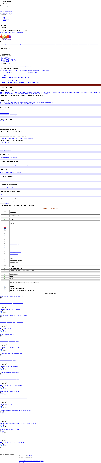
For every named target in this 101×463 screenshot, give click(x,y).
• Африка (22, 66)
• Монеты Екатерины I (11, 44)
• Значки (10, 157)
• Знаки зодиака (42, 70)
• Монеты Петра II (18, 44)
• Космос (2, 70)
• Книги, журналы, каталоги (5, 150)
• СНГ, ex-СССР (6, 66)
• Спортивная (11, 165)
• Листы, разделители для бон (43, 133)
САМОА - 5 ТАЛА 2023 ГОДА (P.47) (7, 328)
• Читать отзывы (3, 187)
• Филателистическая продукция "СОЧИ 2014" (8, 114)
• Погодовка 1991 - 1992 (22, 51)
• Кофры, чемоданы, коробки (21, 133)
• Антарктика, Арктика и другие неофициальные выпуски (42, 102)
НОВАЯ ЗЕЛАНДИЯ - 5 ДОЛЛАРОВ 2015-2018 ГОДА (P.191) (11, 296)
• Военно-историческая (4, 165)
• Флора (5, 70)
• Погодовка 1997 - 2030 (40, 51)
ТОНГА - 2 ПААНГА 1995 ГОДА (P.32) (7, 334)
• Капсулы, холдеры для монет (62, 133)
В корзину (2, 311)
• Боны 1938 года (73, 92)
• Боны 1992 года (5, 93)
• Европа (25, 66)
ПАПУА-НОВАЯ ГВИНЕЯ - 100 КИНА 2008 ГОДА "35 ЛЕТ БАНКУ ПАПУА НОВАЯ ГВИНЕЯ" (18, 423)
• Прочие (2, 124)
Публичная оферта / (22, 460)
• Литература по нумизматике (5, 172)
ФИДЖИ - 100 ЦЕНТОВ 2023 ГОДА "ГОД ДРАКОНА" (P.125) (11, 322)
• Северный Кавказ (20, 97)
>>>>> (2, 109)
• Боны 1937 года (67, 92)
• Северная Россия (3, 97)
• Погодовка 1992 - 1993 (31, 51)
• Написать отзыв (10, 187)
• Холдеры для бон (81, 133)
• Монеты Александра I (60, 44)
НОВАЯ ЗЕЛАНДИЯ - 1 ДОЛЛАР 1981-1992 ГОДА (9, 391)
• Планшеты (10, 142)
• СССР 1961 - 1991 (3, 112)
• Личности (37, 70)
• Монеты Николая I (67, 44)
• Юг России (28, 97)
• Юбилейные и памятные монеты (16, 32)
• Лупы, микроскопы (53, 133)
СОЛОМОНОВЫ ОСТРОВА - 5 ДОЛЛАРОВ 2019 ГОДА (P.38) (11, 385)
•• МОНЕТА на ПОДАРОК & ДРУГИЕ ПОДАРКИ (14, 77)
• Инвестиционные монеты (5, 32)
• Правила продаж (3, 194)
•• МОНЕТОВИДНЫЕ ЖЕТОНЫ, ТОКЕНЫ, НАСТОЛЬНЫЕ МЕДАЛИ (21, 82)
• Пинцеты (20, 138)
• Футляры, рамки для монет (73, 133)
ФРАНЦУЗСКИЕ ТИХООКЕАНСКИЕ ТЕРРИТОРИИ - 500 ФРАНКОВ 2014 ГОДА (15, 410)
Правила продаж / (22, 462)
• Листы (6, 138)
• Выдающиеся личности (29, 165)
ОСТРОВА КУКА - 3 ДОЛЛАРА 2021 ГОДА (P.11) (9, 341)
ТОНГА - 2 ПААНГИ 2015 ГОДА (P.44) (7, 404)
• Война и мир (29, 70)
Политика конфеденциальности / (32, 460)
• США (1, 66)
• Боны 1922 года (39, 92)
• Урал (25, 97)
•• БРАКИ (3, 75)
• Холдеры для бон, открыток (13, 138)
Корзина (4, 9)
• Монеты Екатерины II (44, 44)
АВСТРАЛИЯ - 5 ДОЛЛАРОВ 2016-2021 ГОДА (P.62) (10, 309)
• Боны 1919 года (26, 92)
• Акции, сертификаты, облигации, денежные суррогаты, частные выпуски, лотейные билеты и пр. (18, 103)
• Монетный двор (3, 179)
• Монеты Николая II (93, 44)
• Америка (29, 66)
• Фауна (8, 70)
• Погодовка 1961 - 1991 (13, 51)
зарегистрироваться (8, 11)
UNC (3, 299)
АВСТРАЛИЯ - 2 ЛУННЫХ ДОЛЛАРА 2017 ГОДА (9, 366)
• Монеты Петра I (3, 44)
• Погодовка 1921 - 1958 (4, 51)
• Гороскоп (47, 70)
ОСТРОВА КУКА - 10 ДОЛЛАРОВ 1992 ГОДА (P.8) (9, 379)
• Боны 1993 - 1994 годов (13, 93)
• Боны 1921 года (33, 92)
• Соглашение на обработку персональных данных (16, 194)
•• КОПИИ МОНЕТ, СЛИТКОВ (9, 80)
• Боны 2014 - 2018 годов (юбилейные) (40, 93)
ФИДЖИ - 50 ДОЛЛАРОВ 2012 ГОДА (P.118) (8, 417)
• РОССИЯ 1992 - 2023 (4, 113)
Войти (1, 11)
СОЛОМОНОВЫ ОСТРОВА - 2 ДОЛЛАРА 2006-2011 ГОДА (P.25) (12, 353)
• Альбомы (2, 133)
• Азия (19, 66)
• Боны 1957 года (86, 92)
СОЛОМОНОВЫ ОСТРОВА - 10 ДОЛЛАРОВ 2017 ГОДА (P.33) (12, 442)
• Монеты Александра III (84, 44)
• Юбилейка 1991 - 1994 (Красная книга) (6, 59)
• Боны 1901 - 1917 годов (12, 92)
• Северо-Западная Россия (12, 97)
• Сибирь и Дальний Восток (36, 97)
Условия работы (29, 462)
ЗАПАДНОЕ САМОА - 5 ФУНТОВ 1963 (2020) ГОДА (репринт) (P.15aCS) (13, 315)
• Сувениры (23, 165)
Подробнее (2, 298)
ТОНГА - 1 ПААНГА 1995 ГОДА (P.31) (7, 436)
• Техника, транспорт (22, 70)
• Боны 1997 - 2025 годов (28, 93)
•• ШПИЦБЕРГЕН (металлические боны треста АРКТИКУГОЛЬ (19, 72)
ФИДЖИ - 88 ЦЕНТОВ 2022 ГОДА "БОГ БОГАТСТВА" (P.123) (11, 303)
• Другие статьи (17, 179)
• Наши (1, 123)
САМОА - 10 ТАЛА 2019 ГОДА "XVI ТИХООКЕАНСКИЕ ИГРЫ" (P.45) (13, 398)
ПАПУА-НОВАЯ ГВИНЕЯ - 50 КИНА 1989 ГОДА (9, 429)
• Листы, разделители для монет (32, 133)
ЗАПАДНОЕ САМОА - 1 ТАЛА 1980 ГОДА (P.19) (9, 347)
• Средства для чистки (89, 133)
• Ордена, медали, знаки (4, 157)
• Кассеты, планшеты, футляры (10, 133)
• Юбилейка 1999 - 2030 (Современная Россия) (8, 61)
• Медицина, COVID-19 (14, 70)
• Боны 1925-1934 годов (59, 92)
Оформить (8, 9)
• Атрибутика (15, 157)
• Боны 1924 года (52, 92)
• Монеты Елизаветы (36, 44)
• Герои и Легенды (17, 165)
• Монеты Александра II (76, 44)
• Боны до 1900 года (4, 92)
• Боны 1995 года (21, 93)
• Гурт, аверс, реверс (10, 179)
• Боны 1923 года (46, 92)
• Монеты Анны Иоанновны (27, 44)
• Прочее (95, 133)
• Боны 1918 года (20, 92)
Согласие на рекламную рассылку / (37, 461)
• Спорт (33, 70)
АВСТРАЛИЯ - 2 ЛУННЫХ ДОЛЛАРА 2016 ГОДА (9, 372)
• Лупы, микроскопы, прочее (27, 138)
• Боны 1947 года (80, 92)
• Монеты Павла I (52, 44)
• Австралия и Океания (13, 66)
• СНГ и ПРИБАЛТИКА (4, 102)
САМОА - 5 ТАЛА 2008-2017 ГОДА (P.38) (8, 360)
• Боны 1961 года (92, 92)
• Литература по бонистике (16, 172)
